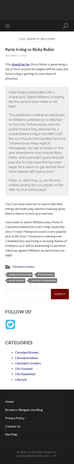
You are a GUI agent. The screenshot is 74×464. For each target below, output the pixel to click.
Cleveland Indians (26, 358)
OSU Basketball (25, 374)
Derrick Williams (20, 274)
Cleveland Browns (27, 352)
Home (9, 401)
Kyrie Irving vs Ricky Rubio (29, 49)
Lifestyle (21, 379)
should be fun (21, 64)
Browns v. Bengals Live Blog (24, 410)
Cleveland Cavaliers (23, 266)
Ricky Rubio (16, 280)
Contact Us (13, 426)
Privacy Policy (14, 418)
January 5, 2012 (16, 55)
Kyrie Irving (45, 274)
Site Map (11, 434)
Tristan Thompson (43, 280)
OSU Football (24, 368)
